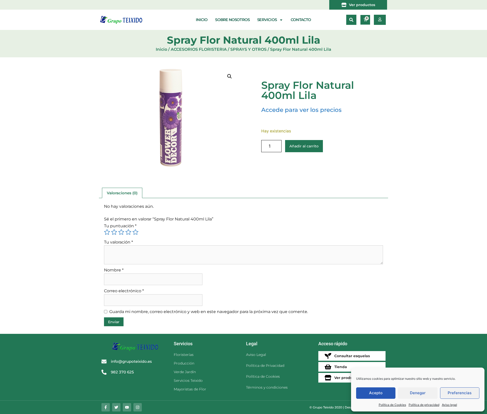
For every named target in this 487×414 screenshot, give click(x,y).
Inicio (201, 19)
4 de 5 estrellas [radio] (128, 232)
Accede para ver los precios (301, 109)
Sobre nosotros (232, 19)
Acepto (375, 392)
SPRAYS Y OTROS (248, 49)
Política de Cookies (392, 405)
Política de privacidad (424, 405)
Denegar (418, 392)
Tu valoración (118, 242)
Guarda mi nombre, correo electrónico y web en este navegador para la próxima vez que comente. (208, 311)
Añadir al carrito (304, 146)
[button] (351, 20)
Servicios (267, 19)
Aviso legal (449, 405)
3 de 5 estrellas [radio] (121, 232)
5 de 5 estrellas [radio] (135, 232)
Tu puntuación (120, 225)
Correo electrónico (124, 290)
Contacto (301, 19)
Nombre (114, 270)
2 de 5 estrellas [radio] (114, 232)
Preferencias (460, 392)
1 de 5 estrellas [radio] (107, 232)
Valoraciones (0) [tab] (122, 193)
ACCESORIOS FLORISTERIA (199, 49)
